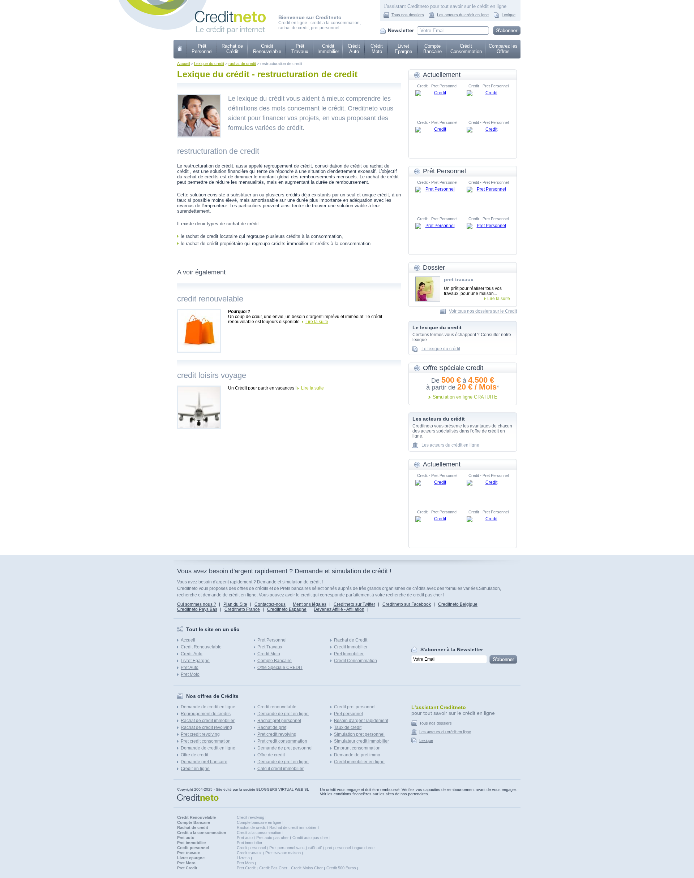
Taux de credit (347, 727)
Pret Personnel (272, 640)
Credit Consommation (355, 660)
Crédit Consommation (466, 48)
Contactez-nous (270, 604)
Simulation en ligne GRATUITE (465, 397)
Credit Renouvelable (201, 646)
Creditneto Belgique (457, 604)
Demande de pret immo (357, 754)
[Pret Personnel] (437, 197)
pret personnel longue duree (349, 848)
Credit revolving (250, 817)
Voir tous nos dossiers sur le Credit (483, 311)
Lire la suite (316, 321)
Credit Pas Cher (273, 868)
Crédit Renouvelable (267, 48)
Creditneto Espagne (287, 609)
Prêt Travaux (299, 48)
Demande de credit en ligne (208, 706)
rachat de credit (242, 63)
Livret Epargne (403, 48)
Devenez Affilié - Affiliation (339, 609)
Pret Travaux (269, 646)
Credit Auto (191, 653)
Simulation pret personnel (359, 734)
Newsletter (401, 30)
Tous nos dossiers (407, 15)
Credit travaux (249, 853)
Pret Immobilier (349, 653)
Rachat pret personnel (279, 720)
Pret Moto (190, 674)
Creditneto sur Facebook (406, 604)
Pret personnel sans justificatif (295, 848)
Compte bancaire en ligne (259, 822)
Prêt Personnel (202, 48)
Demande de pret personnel (285, 748)
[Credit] (437, 101)
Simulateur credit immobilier (361, 741)
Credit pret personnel (355, 706)
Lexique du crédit (209, 63)
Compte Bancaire (432, 48)
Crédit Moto (376, 48)
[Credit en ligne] (230, 13)
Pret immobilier (249, 842)
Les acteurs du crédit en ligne (463, 15)
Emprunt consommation (357, 748)
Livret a (243, 858)
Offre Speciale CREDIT (280, 667)
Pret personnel (348, 713)
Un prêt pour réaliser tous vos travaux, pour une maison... (473, 291)
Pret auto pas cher (272, 837)
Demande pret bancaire (204, 761)
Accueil (183, 63)
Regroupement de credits (206, 713)
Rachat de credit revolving (206, 727)
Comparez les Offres (503, 48)
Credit (180, 49)
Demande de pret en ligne (283, 713)
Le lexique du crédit (440, 348)
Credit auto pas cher (310, 837)
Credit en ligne (195, 768)
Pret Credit (246, 868)
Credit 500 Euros (341, 868)
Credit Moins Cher (307, 868)
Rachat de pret (271, 727)
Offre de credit (194, 754)
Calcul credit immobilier (280, 768)
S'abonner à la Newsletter (451, 649)
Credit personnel (251, 848)
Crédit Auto (354, 48)
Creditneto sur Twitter (354, 604)
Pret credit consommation (206, 741)
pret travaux (459, 279)
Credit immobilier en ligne (359, 761)
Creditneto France (242, 609)
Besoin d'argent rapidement (361, 720)
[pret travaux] (427, 289)
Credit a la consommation (259, 832)
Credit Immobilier (351, 646)
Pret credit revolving (200, 734)
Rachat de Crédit (232, 48)
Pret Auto (189, 667)
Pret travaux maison (283, 853)
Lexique (508, 15)
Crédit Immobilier (328, 48)
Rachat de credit (251, 827)
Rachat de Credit (350, 640)
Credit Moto (268, 653)
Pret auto (245, 837)
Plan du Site (235, 604)
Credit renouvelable (276, 706)
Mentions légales (309, 604)
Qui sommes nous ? (196, 604)
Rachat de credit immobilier (208, 720)
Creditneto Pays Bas (197, 609)
